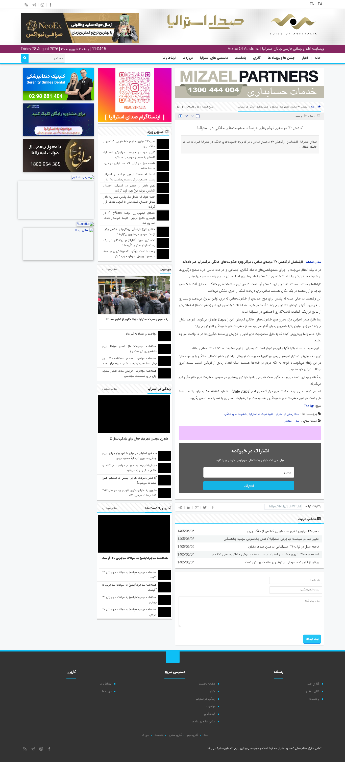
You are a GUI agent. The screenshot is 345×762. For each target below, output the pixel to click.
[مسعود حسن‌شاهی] (56, 219)
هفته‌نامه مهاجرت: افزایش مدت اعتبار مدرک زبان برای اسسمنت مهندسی (129, 373)
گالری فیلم (313, 683)
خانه (318, 58)
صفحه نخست (207, 683)
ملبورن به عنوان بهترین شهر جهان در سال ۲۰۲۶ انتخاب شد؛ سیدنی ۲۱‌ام (129, 493)
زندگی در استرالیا (205, 698)
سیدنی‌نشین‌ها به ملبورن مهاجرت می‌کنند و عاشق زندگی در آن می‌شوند (129, 468)
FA (320, 4)
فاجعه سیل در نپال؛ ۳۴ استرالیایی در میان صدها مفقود (283, 547)
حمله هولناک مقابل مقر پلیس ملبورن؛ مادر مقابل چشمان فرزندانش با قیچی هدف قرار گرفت (129, 201)
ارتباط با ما (169, 58)
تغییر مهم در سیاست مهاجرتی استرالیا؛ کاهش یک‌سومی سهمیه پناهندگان (271, 539)
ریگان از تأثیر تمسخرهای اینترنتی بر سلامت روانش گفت (282, 562)
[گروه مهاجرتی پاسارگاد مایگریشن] (58, 137)
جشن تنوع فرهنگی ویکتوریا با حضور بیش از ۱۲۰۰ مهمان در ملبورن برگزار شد (129, 232)
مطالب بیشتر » (109, 270)
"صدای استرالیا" (285, 748)
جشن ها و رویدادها (203, 721)
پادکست (240, 58)
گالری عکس (312, 691)
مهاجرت (210, 706)
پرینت (299, 116)
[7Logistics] (85, 224)
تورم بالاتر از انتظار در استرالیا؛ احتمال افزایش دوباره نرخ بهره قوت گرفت (129, 188)
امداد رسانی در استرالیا (288, 414)
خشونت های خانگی (236, 414)
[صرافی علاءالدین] (83, 177)
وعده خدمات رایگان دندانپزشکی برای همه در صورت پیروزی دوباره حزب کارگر (129, 254)
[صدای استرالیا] (286, 38)
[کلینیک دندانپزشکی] (58, 101)
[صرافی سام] (58, 173)
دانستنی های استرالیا (214, 58)
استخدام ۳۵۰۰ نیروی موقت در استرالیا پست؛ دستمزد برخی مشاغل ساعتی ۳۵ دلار (265, 554)
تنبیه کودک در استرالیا (261, 414)
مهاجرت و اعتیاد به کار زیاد (141, 333)
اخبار (305, 58)
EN (312, 4)
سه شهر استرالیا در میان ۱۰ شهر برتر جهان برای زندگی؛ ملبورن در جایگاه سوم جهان (129, 456)
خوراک (145, 735)
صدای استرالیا (313, 262)
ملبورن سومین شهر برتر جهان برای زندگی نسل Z (139, 438)
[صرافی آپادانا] (58, 260)
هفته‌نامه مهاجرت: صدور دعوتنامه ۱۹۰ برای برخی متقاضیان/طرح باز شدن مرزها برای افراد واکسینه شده (129, 363)
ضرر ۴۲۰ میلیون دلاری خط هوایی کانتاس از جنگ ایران (283, 531)
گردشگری (209, 714)
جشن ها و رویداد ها (281, 58)
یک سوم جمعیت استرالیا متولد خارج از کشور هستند (137, 319)
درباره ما (188, 58)
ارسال (311, 116)
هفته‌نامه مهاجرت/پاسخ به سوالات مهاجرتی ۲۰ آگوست (135, 558)
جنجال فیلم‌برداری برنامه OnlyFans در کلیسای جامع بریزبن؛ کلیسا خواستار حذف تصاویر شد (129, 218)
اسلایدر (288, 421)
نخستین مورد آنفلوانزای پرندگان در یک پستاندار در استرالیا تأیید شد (129, 243)
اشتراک (249, 486)
